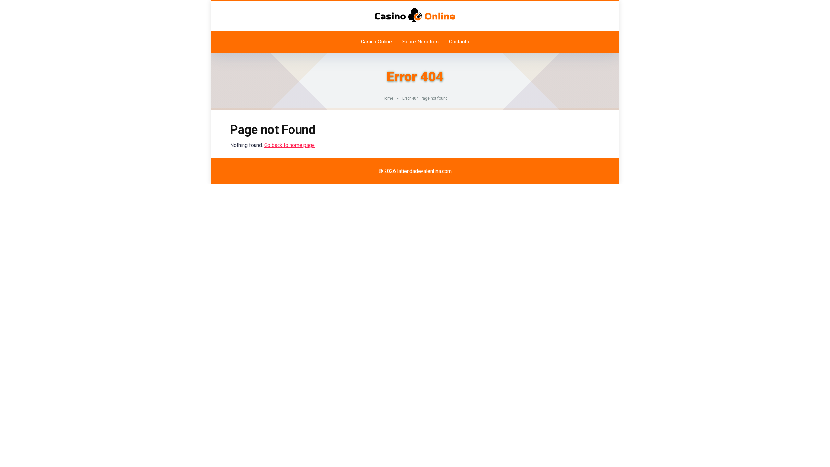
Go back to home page (289, 145)
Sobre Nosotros (420, 42)
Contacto (459, 42)
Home (388, 98)
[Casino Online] (415, 15)
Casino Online (376, 42)
